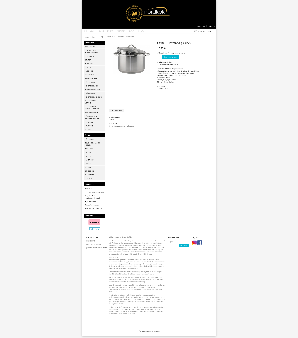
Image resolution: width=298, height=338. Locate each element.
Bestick (88, 67)
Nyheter (110, 31)
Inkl (209, 26)
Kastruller (89, 56)
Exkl (213, 26)
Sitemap (88, 130)
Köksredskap (90, 82)
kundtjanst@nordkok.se (98, 248)
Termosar (89, 64)
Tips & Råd (141, 31)
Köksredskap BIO (91, 86)
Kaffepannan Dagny (92, 89)
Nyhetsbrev (121, 31)
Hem (85, 31)
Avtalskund (89, 175)
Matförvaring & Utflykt (91, 102)
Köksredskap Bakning (93, 97)
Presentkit (89, 122)
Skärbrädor (90, 93)
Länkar (88, 164)
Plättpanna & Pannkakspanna (91, 51)
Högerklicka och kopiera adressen (121, 126)
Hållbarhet (89, 139)
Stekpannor (90, 46)
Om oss (101, 31)
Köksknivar (89, 75)
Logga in (88, 178)
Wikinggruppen (155, 331)
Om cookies (89, 171)
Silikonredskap (91, 78)
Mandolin (89, 71)
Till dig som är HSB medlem (92, 144)
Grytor (88, 60)
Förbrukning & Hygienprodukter (92, 117)
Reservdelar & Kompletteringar (92, 108)
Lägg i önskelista (116, 110)
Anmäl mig (183, 245)
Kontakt (131, 31)
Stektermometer (91, 112)
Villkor (92, 31)
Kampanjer (89, 126)
